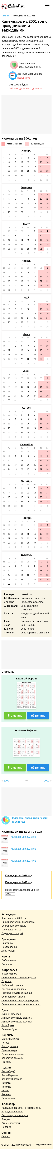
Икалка (5, 1090)
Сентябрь (26, 444)
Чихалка (6, 1083)
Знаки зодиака (9, 973)
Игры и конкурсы (10, 1123)
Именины (6, 964)
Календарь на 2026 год (23, 849)
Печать (40, 715)
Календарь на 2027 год (23, 860)
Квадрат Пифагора (11, 1079)
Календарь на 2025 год (23, 837)
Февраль (26, 187)
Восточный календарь (13, 989)
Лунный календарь (11, 1014)
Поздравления (9, 947)
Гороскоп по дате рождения (16, 993)
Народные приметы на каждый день (21, 1108)
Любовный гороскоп (12, 985)
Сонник (5, 1136)
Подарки (6, 1127)
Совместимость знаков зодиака (18, 977)
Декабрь (26, 554)
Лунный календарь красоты (16, 1021)
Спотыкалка (8, 1098)
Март (26, 224)
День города (8, 950)
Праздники (7, 943)
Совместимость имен (13, 996)
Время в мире (9, 1050)
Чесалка (6, 1087)
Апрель (26, 260)
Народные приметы (12, 1111)
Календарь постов (11, 929)
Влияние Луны (9, 1029)
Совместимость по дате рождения (20, 1000)
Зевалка (6, 1094)
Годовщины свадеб (12, 933)
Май (26, 297)
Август (26, 407)
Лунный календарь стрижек (16, 1017)
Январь (26, 150)
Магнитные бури (10, 1039)
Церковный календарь (13, 925)
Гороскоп (6, 981)
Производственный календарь (18, 922)
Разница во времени (12, 1054)
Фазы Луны (7, 1025)
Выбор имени (8, 960)
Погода (5, 1042)
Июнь (26, 334)
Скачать (16, 715)
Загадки (5, 1119)
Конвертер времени (12, 1058)
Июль (26, 371)
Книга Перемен (9, 1075)
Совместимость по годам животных (20, 1004)
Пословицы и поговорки (14, 1115)
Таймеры (6, 1062)
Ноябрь (26, 517)
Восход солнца (9, 1046)
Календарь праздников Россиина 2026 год (29, 820)
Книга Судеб (8, 1071)
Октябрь (26, 481)
